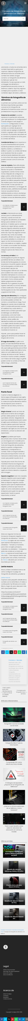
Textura (5, 560)
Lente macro (5, 578)
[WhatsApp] (19, 652)
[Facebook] (3, 652)
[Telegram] (23, 1019)
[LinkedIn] (23, 652)
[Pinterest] (15, 652)
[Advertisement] (14, 43)
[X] (11, 652)
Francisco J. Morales (9, 64)
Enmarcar (4, 540)
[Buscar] (22, 18)
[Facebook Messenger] (7, 652)
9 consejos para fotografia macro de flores (21, 692)
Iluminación (5, 124)
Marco (3, 553)
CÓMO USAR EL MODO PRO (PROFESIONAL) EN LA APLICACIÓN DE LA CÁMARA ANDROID (7, 692)
